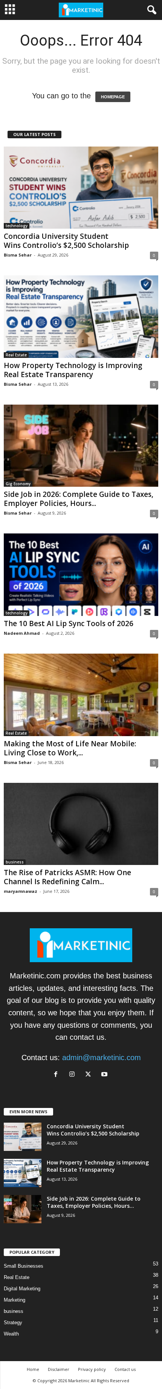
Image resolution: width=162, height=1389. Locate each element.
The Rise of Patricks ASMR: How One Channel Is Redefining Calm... (67, 877)
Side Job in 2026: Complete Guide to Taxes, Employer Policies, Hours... (78, 498)
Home (33, 1369)
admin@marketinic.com (101, 1057)
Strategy (13, 1322)
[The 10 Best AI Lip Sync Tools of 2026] (81, 574)
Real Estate (16, 355)
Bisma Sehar (18, 255)
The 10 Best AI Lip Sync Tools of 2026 (68, 623)
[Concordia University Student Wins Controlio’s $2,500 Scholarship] (81, 188)
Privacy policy (92, 1369)
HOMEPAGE (113, 97)
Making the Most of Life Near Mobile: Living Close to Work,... (70, 748)
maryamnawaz (20, 891)
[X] (90, 1074)
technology (17, 225)
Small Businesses (23, 1266)
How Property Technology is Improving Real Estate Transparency (73, 370)
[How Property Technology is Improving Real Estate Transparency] (81, 316)
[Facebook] (58, 1074)
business (15, 862)
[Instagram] (74, 1074)
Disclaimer (58, 1369)
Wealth (11, 1334)
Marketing (14, 1300)
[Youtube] (105, 1074)
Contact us (125, 1369)
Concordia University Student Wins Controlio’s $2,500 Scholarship (66, 240)
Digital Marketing (22, 1288)
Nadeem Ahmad (22, 633)
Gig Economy (18, 483)
